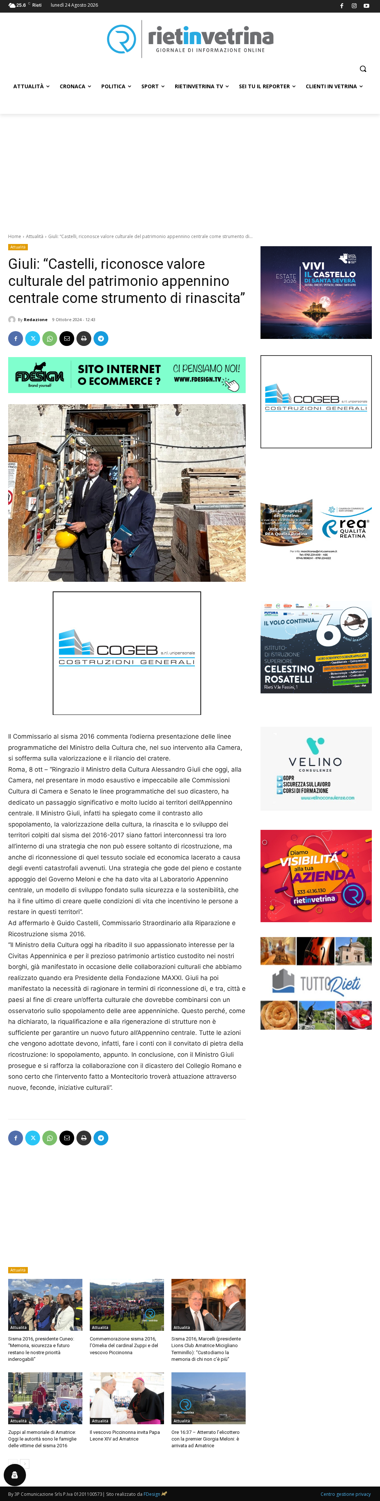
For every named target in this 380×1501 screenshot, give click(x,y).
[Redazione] (13, 319)
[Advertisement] (190, 169)
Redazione (36, 319)
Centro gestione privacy (346, 1494)
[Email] (66, 338)
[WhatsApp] (49, 338)
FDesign (152, 1494)
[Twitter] (32, 338)
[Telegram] (101, 338)
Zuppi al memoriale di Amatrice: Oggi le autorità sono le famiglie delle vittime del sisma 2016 (42, 1438)
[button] (363, 68)
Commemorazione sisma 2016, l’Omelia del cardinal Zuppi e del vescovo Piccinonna (124, 1345)
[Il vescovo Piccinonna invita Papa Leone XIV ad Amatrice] (127, 1398)
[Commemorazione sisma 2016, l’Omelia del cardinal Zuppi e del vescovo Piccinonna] (127, 1305)
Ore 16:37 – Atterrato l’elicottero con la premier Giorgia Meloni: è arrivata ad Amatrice (205, 1438)
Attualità (34, 236)
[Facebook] (342, 6)
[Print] (83, 338)
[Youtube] (366, 6)
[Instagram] (354, 6)
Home (14, 236)
